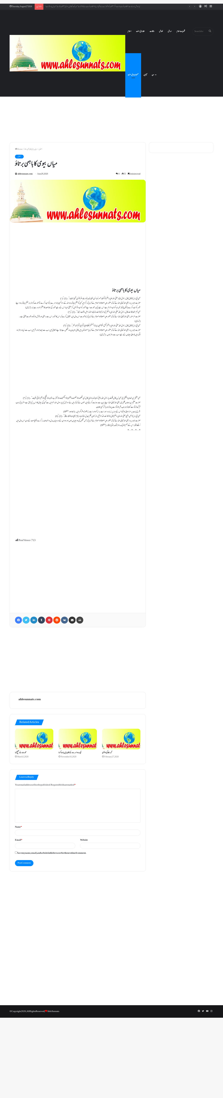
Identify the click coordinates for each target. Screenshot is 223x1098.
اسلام (129, 31)
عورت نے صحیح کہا (20, 753)
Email (18, 840)
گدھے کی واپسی (107, 753)
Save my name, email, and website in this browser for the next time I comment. (51, 853)
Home (20, 149)
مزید (153, 75)
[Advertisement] (111, 109)
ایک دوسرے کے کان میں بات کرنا (70, 753)
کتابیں (145, 75)
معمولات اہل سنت (133, 75)
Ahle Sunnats (53, 1011)
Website (84, 840)
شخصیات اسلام (181, 31)
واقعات (152, 31)
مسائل (170, 31)
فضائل (161, 31)
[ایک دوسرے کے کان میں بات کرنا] (78, 739)
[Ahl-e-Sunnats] (67, 53)
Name (18, 827)
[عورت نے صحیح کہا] (34, 739)
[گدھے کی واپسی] (121, 739)
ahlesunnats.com (25, 174)
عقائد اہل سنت (140, 31)
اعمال (40, 149)
